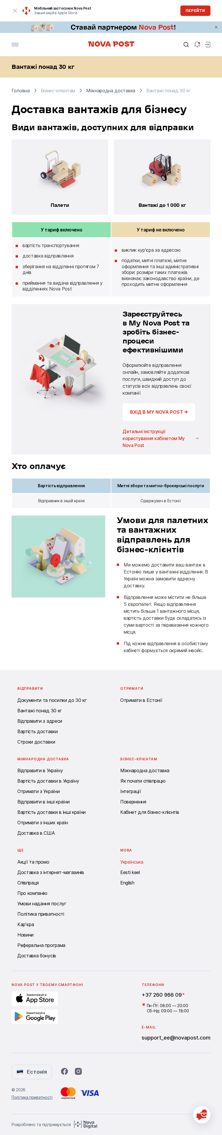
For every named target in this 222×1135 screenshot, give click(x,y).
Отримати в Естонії (141, 700)
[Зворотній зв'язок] (201, 1114)
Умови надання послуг (41, 903)
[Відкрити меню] (15, 44)
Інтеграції (130, 791)
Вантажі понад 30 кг (39, 710)
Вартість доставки (37, 731)
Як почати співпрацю (143, 781)
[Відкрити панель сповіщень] (197, 44)
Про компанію (32, 893)
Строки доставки (36, 742)
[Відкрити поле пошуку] (186, 44)
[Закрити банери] (216, 27)
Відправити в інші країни (43, 802)
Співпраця (28, 883)
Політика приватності (40, 914)
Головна (21, 90)
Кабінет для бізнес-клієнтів (149, 812)
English (127, 883)
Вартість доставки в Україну (48, 781)
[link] (111, 27)
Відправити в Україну (40, 770)
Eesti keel (130, 872)
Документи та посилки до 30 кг (52, 700)
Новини (25, 935)
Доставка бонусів (36, 956)
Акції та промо (33, 862)
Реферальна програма (41, 945)
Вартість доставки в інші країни (51, 812)
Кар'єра (25, 924)
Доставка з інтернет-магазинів (50, 872)
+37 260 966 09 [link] (162, 995)
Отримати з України (38, 791)
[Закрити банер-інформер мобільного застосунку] (15, 10)
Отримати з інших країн (42, 822)
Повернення (133, 802)
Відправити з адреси (39, 721)
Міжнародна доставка (110, 90)
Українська (131, 862)
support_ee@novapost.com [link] (176, 1038)
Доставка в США (36, 833)
